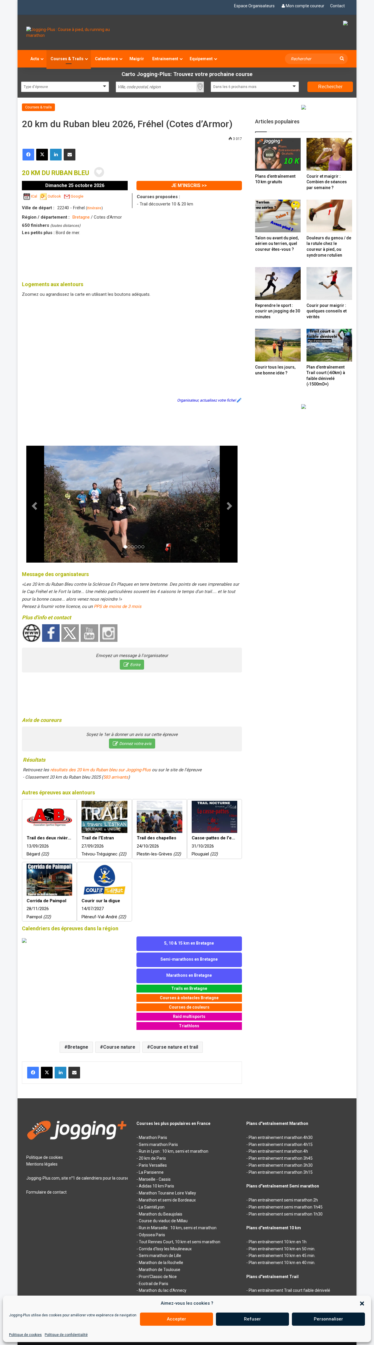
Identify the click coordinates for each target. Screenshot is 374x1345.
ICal (34, 196)
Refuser (252, 1319)
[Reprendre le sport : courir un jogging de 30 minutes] (278, 283)
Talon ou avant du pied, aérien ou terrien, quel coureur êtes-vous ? (277, 244)
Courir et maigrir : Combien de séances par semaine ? (327, 182)
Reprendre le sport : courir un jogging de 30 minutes (277, 311)
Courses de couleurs (189, 1007)
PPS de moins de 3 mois (117, 606)
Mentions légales (42, 1164)
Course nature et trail (174, 1047)
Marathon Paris (153, 1137)
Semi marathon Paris (158, 1144)
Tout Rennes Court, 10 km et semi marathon (179, 1241)
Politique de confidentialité (66, 1335)
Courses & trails (38, 107)
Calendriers (106, 58)
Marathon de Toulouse (159, 1269)
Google (77, 196)
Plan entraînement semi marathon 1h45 (286, 1207)
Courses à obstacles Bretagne (189, 997)
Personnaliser (328, 1319)
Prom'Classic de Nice (158, 1276)
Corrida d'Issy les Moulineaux (165, 1249)
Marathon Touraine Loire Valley (167, 1193)
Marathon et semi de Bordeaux (167, 1200)
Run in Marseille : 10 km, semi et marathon (178, 1227)
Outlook (54, 196)
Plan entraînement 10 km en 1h (278, 1241)
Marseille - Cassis (155, 1179)
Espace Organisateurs (254, 6)
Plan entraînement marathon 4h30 (281, 1137)
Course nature (119, 1047)
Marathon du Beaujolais (160, 1214)
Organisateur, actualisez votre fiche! (206, 400)
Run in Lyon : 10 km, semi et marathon (173, 1151)
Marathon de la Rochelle (161, 1262)
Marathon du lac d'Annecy (162, 1290)
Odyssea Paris (152, 1234)
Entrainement (165, 58)
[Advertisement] (132, 257)
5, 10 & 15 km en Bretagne (189, 943)
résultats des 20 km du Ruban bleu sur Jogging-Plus (100, 769)
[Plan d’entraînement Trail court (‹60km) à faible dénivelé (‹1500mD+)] (329, 345)
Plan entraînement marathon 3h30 (281, 1165)
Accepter (176, 1319)
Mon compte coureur (305, 6)
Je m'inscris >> (189, 185)
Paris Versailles (153, 1165)
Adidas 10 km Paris (156, 1186)
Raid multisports (189, 1016)
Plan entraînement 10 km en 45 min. (282, 1255)
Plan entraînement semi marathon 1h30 (286, 1214)
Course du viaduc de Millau (163, 1220)
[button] (362, 1303)
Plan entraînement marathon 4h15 (281, 1144)
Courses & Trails (67, 58)
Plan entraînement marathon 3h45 (281, 1158)
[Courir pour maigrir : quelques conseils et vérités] (329, 283)
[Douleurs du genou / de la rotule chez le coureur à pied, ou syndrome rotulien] (329, 216)
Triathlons (189, 1026)
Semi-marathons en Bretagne (189, 959)
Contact (337, 6)
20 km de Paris (152, 1158)
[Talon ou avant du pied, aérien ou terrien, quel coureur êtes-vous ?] (278, 216)
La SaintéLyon (152, 1207)
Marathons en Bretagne (189, 975)
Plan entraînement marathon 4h (278, 1151)
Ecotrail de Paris (153, 1283)
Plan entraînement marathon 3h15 (281, 1172)
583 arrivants (115, 777)
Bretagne (81, 217)
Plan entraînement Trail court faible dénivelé (289, 1290)
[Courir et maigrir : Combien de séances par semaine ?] (329, 154)
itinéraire (94, 208)
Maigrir (136, 58)
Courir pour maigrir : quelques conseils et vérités (327, 311)
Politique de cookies (25, 1335)
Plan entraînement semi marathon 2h (283, 1200)
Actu (34, 58)
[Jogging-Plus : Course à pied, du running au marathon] (77, 32)
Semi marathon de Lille (160, 1255)
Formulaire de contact (46, 1192)
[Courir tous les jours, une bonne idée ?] (278, 345)
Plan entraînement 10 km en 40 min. (282, 1262)
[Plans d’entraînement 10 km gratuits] (278, 154)
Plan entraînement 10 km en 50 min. (282, 1249)
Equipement (201, 58)
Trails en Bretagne (189, 988)
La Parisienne (151, 1172)
